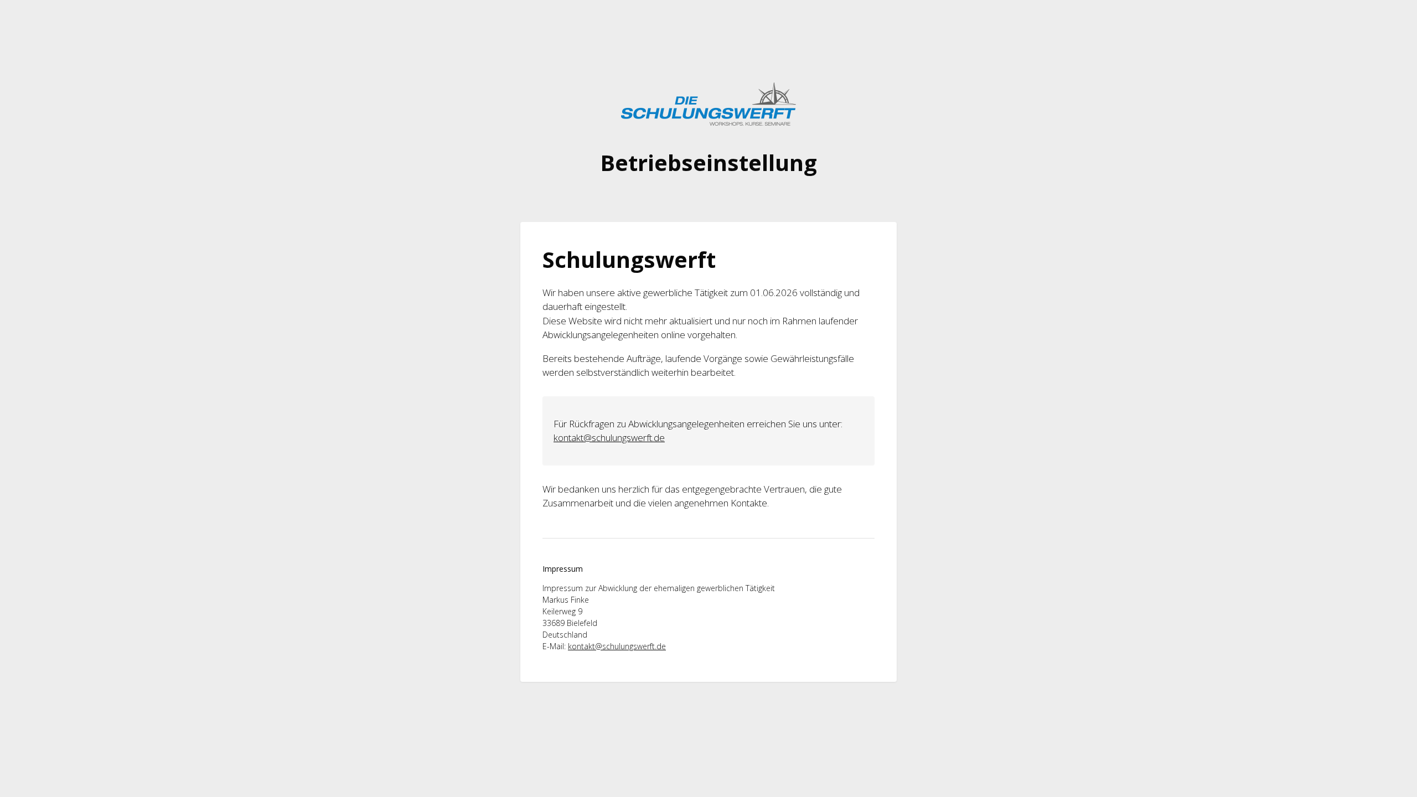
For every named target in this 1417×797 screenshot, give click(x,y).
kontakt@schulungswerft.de (609, 437)
